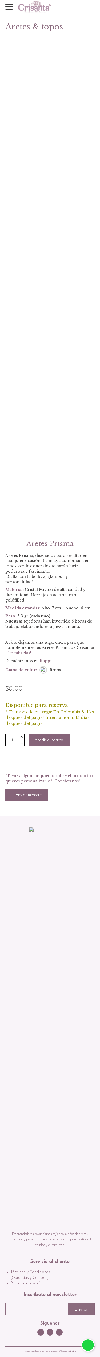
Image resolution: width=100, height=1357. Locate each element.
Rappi (45, 660)
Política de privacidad (29, 1283)
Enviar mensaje (28, 795)
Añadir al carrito (49, 740)
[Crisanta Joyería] (34, 7)
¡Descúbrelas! (18, 652)
